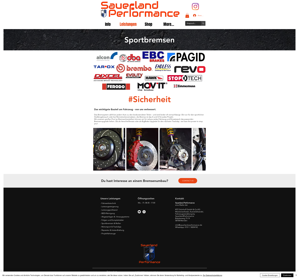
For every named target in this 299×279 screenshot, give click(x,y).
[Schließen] (296, 275)
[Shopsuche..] (203, 23)
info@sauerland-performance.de (188, 225)
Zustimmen (287, 275)
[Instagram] (195, 6)
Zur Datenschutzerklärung (212, 275)
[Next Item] (201, 149)
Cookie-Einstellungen (270, 275)
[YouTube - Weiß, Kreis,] (139, 211)
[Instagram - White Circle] (144, 211)
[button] (187, 15)
